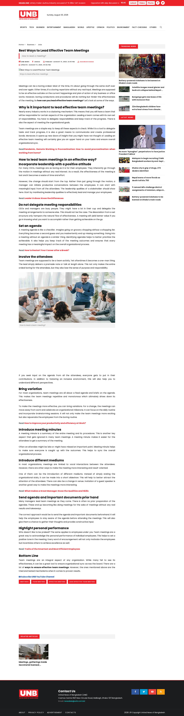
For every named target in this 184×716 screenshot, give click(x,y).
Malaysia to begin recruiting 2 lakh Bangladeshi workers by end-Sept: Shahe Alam (148, 160)
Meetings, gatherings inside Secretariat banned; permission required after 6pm (33, 666)
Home (21, 44)
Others (152, 27)
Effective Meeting (57, 582)
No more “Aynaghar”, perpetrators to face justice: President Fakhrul (142, 152)
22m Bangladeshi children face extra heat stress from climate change (146, 108)
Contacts (70, 712)
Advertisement (54, 712)
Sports (23, 27)
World (81, 27)
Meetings (24, 582)
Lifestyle (90, 27)
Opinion (100, 27)
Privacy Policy (36, 712)
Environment (123, 27)
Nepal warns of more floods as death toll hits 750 (146, 179)
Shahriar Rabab (87, 62)
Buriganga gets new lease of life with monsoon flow (146, 98)
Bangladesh (69, 27)
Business (40, 27)
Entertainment (54, 27)
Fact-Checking (139, 27)
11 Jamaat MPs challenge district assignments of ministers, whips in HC (148, 188)
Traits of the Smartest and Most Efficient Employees (52, 549)
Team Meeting (39, 582)
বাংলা (123, 3)
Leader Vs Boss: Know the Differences (43, 198)
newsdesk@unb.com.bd (71, 701)
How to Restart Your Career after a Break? (47, 250)
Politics (111, 27)
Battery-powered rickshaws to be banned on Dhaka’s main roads (139, 81)
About (22, 712)
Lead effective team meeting (82, 582)
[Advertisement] (67, 349)
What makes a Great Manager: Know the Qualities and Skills (56, 491)
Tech (31, 27)
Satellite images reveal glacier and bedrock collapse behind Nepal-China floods (148, 89)
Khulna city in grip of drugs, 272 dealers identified (146, 169)
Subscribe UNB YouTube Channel (37, 576)
